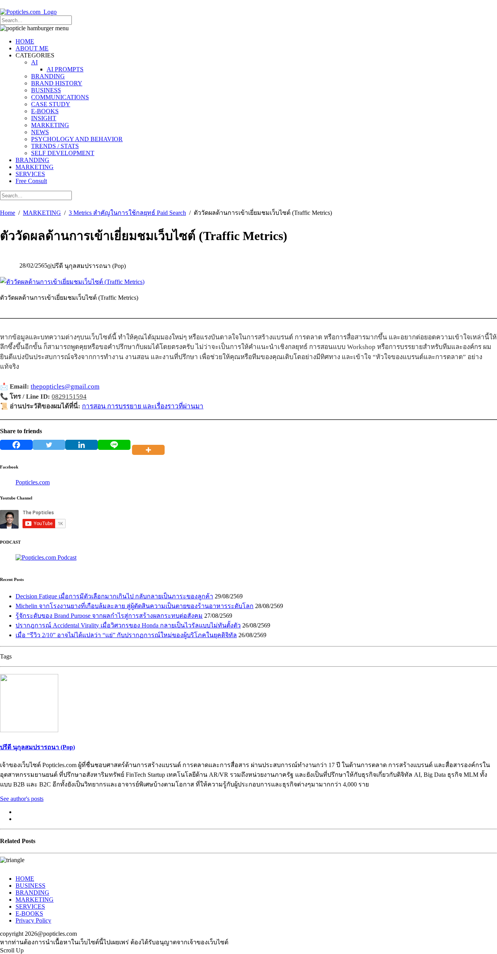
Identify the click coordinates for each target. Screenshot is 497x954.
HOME (25, 41)
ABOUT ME (32, 48)
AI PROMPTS (65, 69)
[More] (149, 445)
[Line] (114, 445)
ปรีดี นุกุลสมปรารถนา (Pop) (37, 747)
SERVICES (30, 174)
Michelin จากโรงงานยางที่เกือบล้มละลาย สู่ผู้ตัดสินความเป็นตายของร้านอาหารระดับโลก (135, 606)
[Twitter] (49, 445)
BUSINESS (46, 90)
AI (34, 62)
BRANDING (48, 76)
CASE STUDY (50, 104)
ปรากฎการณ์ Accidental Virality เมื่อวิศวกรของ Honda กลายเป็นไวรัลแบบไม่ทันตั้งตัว (128, 625)
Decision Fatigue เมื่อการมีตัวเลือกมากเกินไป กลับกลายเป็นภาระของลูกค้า (114, 596)
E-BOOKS (45, 111)
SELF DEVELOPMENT (62, 153)
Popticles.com (33, 482)
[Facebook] (16, 445)
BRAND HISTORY (56, 83)
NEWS (40, 132)
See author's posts (21, 798)
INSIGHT (43, 118)
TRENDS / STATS (55, 146)
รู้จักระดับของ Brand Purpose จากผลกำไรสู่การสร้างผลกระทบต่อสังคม (109, 615)
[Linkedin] (81, 445)
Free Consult (31, 181)
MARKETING (50, 125)
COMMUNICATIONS (60, 97)
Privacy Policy (33, 920)
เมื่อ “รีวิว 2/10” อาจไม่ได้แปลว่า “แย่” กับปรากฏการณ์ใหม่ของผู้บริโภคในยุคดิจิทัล (126, 635)
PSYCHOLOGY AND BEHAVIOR (77, 139)
